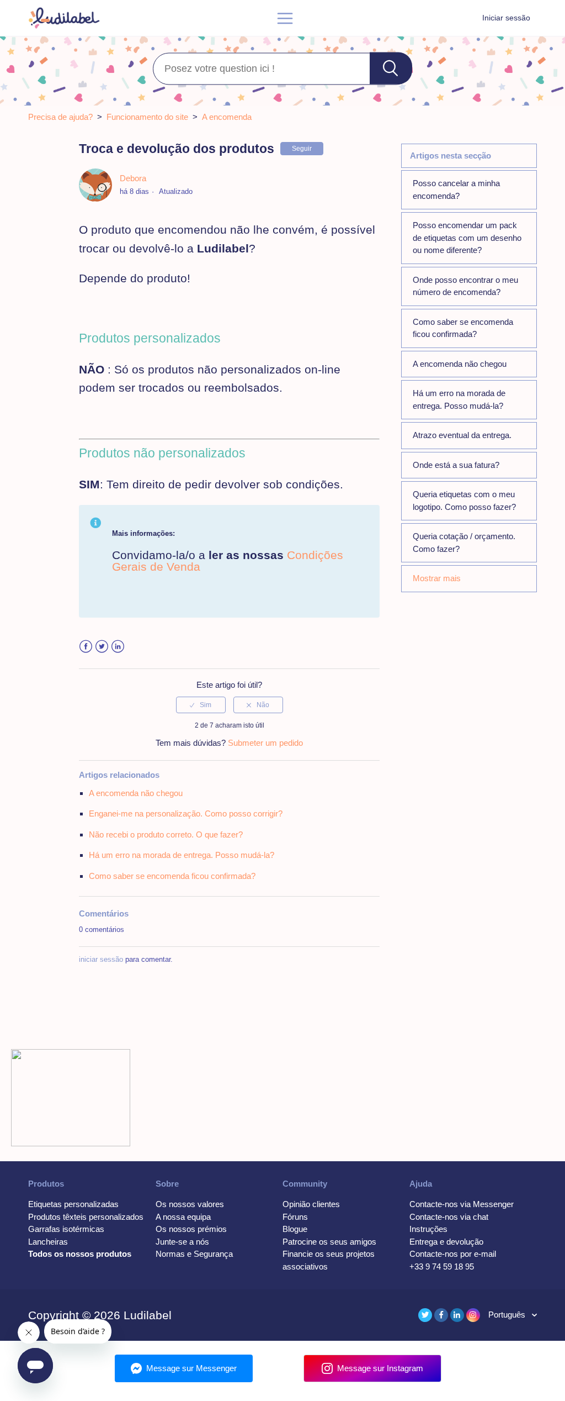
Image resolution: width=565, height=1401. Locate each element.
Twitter (102, 647)
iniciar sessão (101, 959)
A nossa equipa (183, 1216)
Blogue (294, 1229)
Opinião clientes (311, 1204)
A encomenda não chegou (460, 363)
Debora (133, 178)
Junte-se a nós (182, 1241)
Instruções (428, 1229)
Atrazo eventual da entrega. (462, 435)
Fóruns (295, 1216)
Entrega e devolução (446, 1241)
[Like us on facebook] (441, 1315)
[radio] (201, 705)
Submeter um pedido (265, 742)
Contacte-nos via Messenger (461, 1204)
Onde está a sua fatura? (456, 465)
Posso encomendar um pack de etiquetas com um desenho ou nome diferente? (467, 237)
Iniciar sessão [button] (506, 17)
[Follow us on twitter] (425, 1315)
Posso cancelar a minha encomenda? (456, 189)
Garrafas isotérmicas (66, 1229)
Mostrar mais (437, 578)
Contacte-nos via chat (448, 1216)
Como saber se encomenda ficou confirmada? (463, 328)
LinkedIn (118, 647)
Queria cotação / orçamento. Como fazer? (464, 542)
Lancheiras (48, 1241)
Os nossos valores (190, 1204)
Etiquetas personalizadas (73, 1204)
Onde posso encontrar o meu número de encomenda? (465, 286)
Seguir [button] (302, 148)
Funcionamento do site (147, 117)
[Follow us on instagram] (473, 1315)
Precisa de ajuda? (60, 117)
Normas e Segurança (194, 1253)
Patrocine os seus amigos (329, 1241)
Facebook (86, 647)
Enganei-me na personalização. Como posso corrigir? (185, 813)
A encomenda (227, 117)
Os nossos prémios (191, 1229)
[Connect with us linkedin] (457, 1315)
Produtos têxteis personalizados (85, 1216)
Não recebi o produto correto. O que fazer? (166, 834)
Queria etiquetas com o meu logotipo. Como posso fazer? (464, 500)
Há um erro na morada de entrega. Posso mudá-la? (459, 399)
